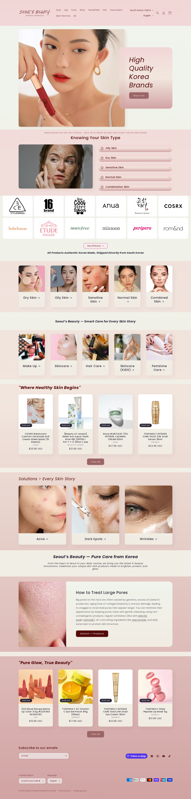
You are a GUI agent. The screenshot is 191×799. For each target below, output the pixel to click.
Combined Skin (159, 299)
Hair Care (93, 366)
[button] (158, 13)
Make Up (30, 366)
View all (95, 461)
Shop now (139, 95)
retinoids (88, 620)
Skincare (62, 366)
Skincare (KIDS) (127, 368)
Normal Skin (127, 298)
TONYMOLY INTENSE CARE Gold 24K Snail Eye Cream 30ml (115, 712)
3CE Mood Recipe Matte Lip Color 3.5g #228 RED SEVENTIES (36, 712)
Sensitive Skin (95, 299)
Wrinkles (147, 539)
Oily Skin (62, 298)
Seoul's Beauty (32, 791)
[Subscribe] (66, 756)
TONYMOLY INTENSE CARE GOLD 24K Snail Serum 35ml (155, 436)
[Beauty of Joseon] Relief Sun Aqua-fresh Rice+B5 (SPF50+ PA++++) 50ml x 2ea (76, 437)
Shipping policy (80, 791)
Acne (40, 539)
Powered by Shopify (47, 791)
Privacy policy (65, 791)
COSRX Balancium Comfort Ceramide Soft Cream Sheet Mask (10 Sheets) (36, 437)
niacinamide (139, 620)
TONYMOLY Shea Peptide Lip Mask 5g (155, 710)
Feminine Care (159, 368)
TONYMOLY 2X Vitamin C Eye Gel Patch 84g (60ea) (75, 712)
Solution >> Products (92, 633)
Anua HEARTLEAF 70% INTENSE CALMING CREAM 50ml (115, 436)
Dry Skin (30, 298)
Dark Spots (94, 539)
